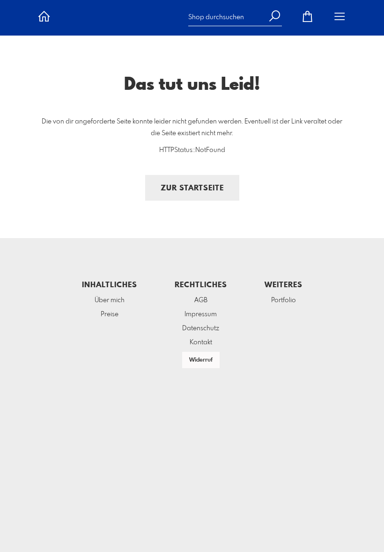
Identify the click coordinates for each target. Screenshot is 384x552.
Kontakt (201, 342)
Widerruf (201, 360)
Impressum (201, 314)
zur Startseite (192, 188)
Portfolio (283, 300)
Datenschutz (200, 328)
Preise (109, 314)
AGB (200, 300)
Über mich (110, 300)
